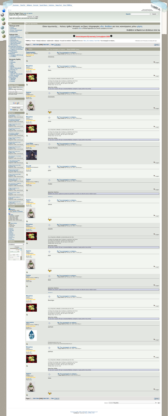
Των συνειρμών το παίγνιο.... (14, 114)
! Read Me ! (23, 5)
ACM (11, 61)
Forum (12, 27)
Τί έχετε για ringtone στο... (14, 188)
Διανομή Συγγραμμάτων (17, 47)
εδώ (102, 26)
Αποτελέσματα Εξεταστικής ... (14, 119)
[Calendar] (2, 28)
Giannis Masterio (14, 170)
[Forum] (2, 15)
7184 (52, 44)
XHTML (89, 412)
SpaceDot (13, 78)
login (25, 13)
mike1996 (11, 230)
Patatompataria (30, 52)
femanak (11, 233)
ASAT (12, 65)
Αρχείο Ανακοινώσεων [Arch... (15, 124)
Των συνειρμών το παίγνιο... (108, 40)
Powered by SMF (74, 411)
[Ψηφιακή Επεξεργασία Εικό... (14, 201)
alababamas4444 (14, 134)
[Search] (4, 23)
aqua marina (30, 322)
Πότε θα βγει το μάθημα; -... (14, 133)
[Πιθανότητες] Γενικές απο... (14, 151)
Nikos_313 (12, 125)
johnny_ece (12, 166)
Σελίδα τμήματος (15, 36)
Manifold (11, 232)
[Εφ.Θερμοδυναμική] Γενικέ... (14, 142)
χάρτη (139, 26)
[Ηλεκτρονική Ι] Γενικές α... (14, 169)
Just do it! (50, 196)
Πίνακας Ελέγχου (13, 85)
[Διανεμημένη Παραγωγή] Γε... (15, 146)
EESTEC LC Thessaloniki (13, 70)
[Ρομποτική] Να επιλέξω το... (14, 197)
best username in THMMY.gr (14, 183)
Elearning (13, 39)
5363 (34, 44)
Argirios (28, 92)
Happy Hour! (59, 5)
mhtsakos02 (12, 235)
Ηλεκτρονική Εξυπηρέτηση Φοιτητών (15, 45)
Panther (12, 81)
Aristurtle (12, 62)
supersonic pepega (14, 120)
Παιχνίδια (74, 40)
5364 (37, 44)
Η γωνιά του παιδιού (65, 40)
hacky (10, 238)
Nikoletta (11, 228)
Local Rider (29, 143)
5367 (47, 44)
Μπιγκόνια (12, 115)
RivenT (11, 198)
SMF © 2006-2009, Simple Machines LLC (88, 411)
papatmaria (11, 237)
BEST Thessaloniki (15, 68)
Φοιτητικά (35, 5)
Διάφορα (57, 40)
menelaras (11, 239)
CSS (93, 412)
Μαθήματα (29, 5)
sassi (11, 193)
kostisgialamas (13, 180)
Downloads (16, 5)
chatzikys (91, 40)
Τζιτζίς (10, 231)
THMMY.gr (28, 40)
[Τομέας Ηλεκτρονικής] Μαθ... (14, 165)
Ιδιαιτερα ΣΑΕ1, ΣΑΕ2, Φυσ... (14, 178)
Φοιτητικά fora (14, 40)
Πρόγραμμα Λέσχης (15, 42)
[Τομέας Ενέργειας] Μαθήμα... (15, 137)
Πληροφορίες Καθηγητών (13, 52)
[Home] (4, 10)
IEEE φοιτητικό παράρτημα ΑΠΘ (13, 76)
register (30, 13)
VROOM (12, 80)
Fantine (28, 179)
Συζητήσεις (51, 5)
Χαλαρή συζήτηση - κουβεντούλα (44, 40)
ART (11, 63)
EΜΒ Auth (13, 72)
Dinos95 (28, 166)
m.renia (11, 236)
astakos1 (11, 229)
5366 (44, 44)
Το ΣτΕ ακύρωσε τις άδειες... (14, 160)
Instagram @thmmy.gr (16, 55)
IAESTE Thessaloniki (16, 74)
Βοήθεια (108, 26)
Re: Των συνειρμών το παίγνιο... (67, 52)
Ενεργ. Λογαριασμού (16, 30)
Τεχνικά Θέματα (43, 5)
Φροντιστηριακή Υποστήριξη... (15, 156)
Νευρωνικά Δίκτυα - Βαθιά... (14, 192)
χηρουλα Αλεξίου (14, 161)
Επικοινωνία (14, 31)
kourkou (12, 157)
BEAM (12, 66)
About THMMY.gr (67, 5)
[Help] (3, 19)
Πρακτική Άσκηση (15, 43)
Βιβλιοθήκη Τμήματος (16, 37)
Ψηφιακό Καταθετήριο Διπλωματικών (15, 49)
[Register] (4, 36)
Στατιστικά (11, 206)
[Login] (3, 32)
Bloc (86, 412)
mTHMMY (13, 56)
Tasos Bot (12, 202)
